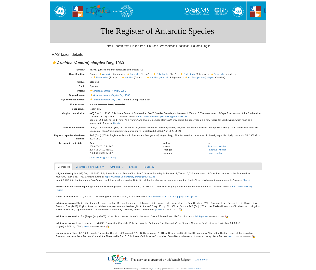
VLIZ (154, 269)
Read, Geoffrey (216, 153)
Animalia (106, 74)
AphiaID (80, 69)
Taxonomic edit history (72, 143)
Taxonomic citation (74, 127)
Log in (206, 46)
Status (81, 82)
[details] (116, 123)
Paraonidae (102, 77)
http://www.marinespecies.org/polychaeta (169, 196)
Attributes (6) (117, 166)
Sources (152, 46)
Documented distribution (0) (90, 166)
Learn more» (201, 259)
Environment (77, 104)
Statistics (183, 46)
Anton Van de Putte (194, 269)
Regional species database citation (69, 137)
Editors (195, 46)
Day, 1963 (111, 95)
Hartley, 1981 (109, 90)
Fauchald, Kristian (217, 146)
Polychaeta (162, 74)
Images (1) (149, 166)
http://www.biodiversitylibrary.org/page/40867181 (163, 116)
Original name (77, 95)
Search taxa (121, 46)
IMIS (197, 216)
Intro (109, 46)
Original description (73, 113)
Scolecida (219, 74)
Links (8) (133, 166)
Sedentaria (189, 74)
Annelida (134, 74)
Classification (77, 74)
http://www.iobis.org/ (242, 186)
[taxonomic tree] (97, 157)
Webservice (167, 46)
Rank (82, 86)
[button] (54, 63)
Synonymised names (73, 99)
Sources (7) (64, 166)
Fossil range (78, 109)
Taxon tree (138, 46)
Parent (81, 90)
